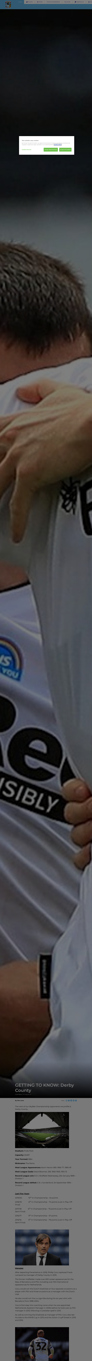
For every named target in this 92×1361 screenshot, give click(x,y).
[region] (46, 145)
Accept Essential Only (51, 149)
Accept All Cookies (65, 149)
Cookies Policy (57, 144)
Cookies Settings (26, 149)
